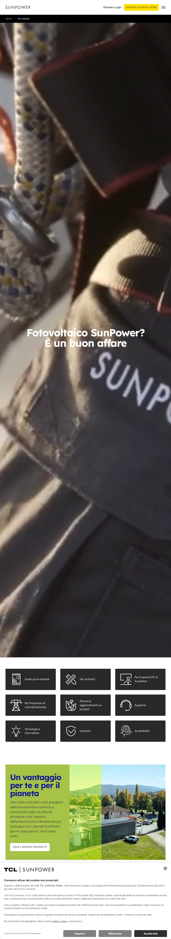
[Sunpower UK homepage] (18, 7)
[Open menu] (163, 7)
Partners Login (112, 7)
